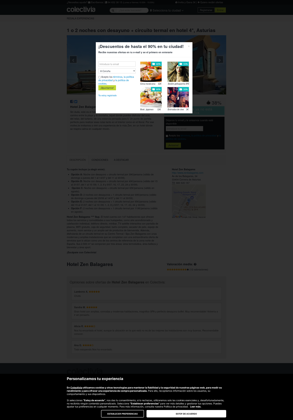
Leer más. (195, 406)
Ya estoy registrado (107, 95)
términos (117, 76)
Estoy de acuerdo (186, 413)
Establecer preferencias (122, 413)
